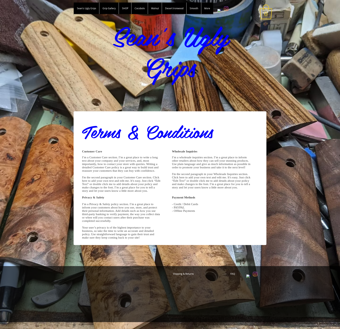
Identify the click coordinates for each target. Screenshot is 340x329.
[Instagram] (226, 8)
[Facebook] (219, 11)
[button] (266, 12)
